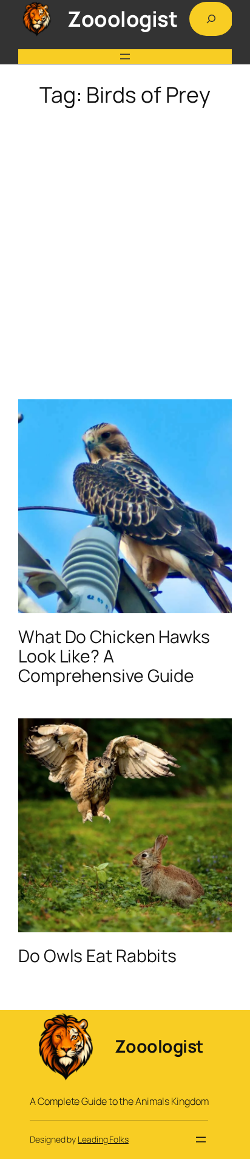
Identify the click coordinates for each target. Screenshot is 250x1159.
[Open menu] (125, 56)
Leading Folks (103, 1139)
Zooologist (122, 18)
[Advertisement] (125, 244)
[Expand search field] (211, 19)
